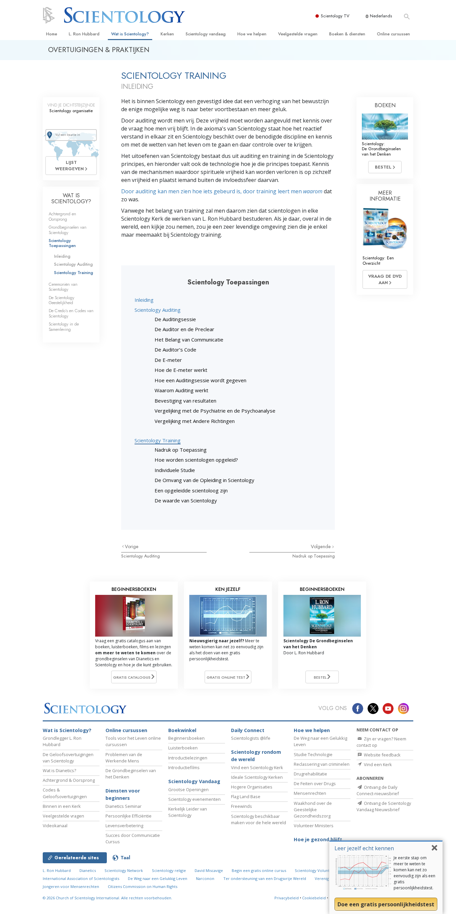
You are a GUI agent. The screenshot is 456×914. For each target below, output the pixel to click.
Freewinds (241, 806)
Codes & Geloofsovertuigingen (65, 793)
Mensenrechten (310, 793)
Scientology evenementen (194, 799)
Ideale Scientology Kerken (257, 777)
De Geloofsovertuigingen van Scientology (68, 757)
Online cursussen (393, 34)
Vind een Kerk (377, 764)
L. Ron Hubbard (84, 34)
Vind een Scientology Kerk (257, 767)
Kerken (167, 34)
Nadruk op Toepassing (181, 449)
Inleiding (144, 299)
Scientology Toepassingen (62, 243)
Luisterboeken (183, 748)
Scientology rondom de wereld (256, 755)
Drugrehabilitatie (310, 774)
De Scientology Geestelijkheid (61, 300)
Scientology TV (335, 16)
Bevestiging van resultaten (185, 400)
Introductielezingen (187, 758)
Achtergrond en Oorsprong (62, 216)
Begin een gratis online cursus (259, 870)
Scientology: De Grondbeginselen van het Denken (381, 149)
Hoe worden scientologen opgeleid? (196, 459)
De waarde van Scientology (186, 500)
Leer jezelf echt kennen (364, 848)
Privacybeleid (286, 897)
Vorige (132, 546)
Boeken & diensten (347, 34)
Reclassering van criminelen (322, 764)
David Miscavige (209, 870)
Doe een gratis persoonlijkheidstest (385, 904)
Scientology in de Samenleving (64, 326)
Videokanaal (55, 826)
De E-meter (168, 360)
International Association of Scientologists (81, 878)
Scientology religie (169, 870)
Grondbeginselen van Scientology (67, 229)
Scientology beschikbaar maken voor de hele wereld (258, 819)
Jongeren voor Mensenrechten (71, 886)
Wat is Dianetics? (59, 770)
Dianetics (87, 870)
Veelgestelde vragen (297, 34)
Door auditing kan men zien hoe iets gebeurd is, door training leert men (221, 191)
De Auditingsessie (175, 319)
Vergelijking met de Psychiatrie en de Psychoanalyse (215, 410)
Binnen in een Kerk (62, 806)
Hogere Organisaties (251, 787)
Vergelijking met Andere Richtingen (195, 421)
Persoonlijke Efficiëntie (128, 816)
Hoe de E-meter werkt (181, 370)
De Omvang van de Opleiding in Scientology (204, 480)
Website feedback (382, 755)
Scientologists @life (250, 738)
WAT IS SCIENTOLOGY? (71, 198)
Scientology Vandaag (194, 781)
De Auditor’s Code (175, 349)
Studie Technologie (313, 754)
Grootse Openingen (188, 789)
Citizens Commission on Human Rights (142, 886)
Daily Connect (247, 730)
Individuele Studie (175, 470)
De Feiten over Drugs (315, 783)
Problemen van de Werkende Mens (123, 757)
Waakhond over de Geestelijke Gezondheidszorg (313, 809)
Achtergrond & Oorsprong (69, 780)
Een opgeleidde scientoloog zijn (191, 490)
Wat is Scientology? (130, 34)
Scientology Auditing (158, 309)
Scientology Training (158, 440)
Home (51, 34)
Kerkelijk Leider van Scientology (187, 812)
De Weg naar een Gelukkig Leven (157, 878)
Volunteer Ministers (313, 826)
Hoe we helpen (251, 34)
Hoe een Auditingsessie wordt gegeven (200, 380)
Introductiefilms (184, 767)
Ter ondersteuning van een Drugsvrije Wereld (264, 878)
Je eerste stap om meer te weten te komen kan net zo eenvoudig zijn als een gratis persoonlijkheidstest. (414, 873)
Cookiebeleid (314, 897)
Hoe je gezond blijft (318, 839)
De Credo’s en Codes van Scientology (71, 313)
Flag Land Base (245, 796)
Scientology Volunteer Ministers (324, 870)
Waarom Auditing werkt (181, 390)
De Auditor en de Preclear (184, 329)
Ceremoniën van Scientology (63, 286)
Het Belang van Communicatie (189, 339)
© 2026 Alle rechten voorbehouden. (107, 897)
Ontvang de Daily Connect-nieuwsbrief (378, 790)
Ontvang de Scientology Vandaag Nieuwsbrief (384, 806)
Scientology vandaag (206, 34)
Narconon (205, 878)
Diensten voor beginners (122, 794)
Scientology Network (123, 870)
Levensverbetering (124, 826)
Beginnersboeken (186, 738)
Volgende (321, 546)
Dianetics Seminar (123, 806)
